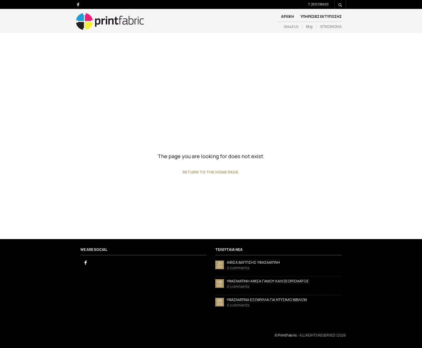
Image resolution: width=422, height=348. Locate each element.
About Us (291, 26)
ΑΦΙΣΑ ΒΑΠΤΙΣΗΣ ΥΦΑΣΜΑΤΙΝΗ (253, 262)
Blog (309, 26)
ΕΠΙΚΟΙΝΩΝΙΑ (331, 26)
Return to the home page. (211, 172)
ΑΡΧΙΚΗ (287, 16)
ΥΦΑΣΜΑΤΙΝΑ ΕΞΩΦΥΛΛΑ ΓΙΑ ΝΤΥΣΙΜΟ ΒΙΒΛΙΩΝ (267, 299)
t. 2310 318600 (318, 4)
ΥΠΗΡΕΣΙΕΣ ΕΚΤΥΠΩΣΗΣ (321, 16)
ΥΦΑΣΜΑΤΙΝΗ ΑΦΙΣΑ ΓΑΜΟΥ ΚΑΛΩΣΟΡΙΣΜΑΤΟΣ (268, 281)
